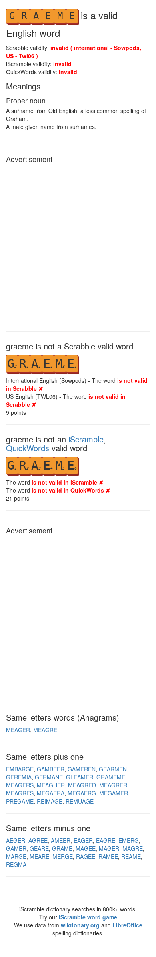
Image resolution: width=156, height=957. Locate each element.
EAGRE (105, 840)
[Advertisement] (78, 245)
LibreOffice (127, 925)
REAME (131, 856)
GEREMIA (19, 777)
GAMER (16, 848)
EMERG (128, 840)
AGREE (38, 840)
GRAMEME (110, 777)
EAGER (83, 840)
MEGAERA (50, 793)
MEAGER (18, 730)
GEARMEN (113, 769)
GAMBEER (50, 769)
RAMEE (108, 856)
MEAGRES (20, 793)
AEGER (15, 840)
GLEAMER (79, 777)
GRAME (62, 848)
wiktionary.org (80, 925)
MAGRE (132, 848)
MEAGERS (20, 785)
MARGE (16, 856)
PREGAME (20, 801)
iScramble (86, 439)
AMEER (60, 840)
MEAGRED (82, 785)
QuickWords (27, 448)
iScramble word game (88, 917)
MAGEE (86, 848)
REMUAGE (80, 801)
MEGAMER (113, 793)
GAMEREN (82, 769)
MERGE (62, 856)
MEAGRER (113, 785)
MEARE (39, 856)
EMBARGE (20, 769)
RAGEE (85, 856)
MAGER (109, 848)
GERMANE (49, 777)
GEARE (39, 848)
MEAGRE (45, 730)
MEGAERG (82, 793)
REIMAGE (49, 801)
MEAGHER (51, 785)
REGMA (16, 864)
